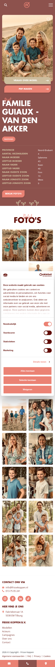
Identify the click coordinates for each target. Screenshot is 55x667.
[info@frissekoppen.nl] (9, 663)
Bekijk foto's (13, 194)
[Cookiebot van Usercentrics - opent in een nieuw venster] (39, 275)
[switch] (48, 333)
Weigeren (27, 389)
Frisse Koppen (27, 5)
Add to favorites (48, 19)
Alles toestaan (28, 371)
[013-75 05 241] (27, 663)
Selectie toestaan (27, 380)
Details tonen (39, 362)
